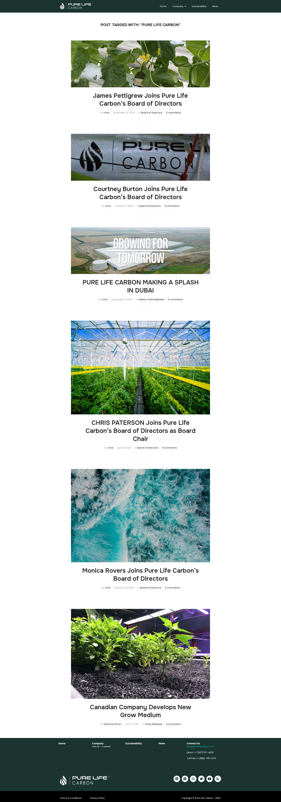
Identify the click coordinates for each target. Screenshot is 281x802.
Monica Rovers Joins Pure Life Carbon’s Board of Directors (140, 575)
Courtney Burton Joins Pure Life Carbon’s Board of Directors (140, 193)
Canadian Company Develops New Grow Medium (140, 711)
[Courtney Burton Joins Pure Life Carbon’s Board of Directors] (140, 135)
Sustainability (199, 6)
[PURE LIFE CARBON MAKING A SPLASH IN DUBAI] (140, 229)
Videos (142, 299)
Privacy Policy (97, 798)
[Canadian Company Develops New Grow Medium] (140, 611)
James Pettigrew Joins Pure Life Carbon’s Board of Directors (140, 100)
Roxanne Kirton (112, 724)
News (215, 6)
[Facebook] (185, 779)
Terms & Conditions (71, 798)
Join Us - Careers (101, 746)
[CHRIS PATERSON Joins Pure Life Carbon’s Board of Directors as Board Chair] (140, 322)
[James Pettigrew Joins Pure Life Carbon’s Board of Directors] (140, 42)
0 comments (173, 112)
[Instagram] (193, 779)
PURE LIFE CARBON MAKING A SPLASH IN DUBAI (141, 286)
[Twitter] (201, 779)
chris (106, 112)
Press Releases (155, 299)
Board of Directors (151, 112)
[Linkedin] (177, 779)
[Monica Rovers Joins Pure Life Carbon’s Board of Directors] (140, 471)
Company (177, 6)
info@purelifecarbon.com (200, 746)
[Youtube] (209, 779)
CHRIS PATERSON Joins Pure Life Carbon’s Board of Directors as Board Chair (140, 431)
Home (163, 6)
